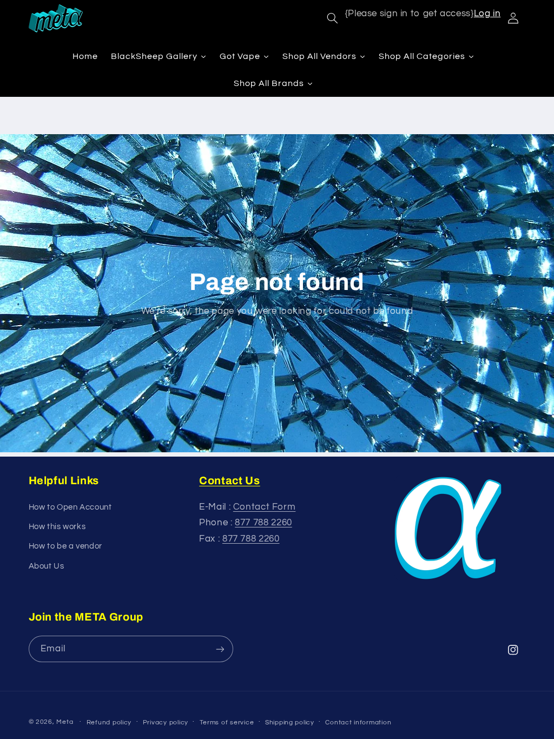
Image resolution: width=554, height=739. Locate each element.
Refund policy (109, 722)
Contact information (358, 722)
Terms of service (227, 722)
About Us (46, 566)
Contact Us (229, 480)
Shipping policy (289, 722)
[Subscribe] (219, 649)
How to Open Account (70, 507)
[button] (332, 18)
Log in (487, 13)
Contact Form (264, 507)
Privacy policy (165, 722)
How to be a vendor (65, 546)
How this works (57, 527)
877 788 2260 (263, 522)
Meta (64, 722)
